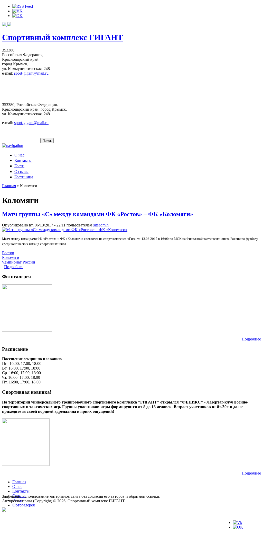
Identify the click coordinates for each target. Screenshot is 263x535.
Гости (19, 166)
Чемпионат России (18, 262)
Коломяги (10, 257)
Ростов (8, 253)
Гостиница (23, 177)
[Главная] (6, 25)
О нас (19, 155)
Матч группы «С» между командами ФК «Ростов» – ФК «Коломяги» (97, 214)
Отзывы (21, 171)
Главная (9, 185)
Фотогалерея (23, 505)
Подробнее (13, 267)
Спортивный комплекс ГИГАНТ (62, 37)
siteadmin (101, 225)
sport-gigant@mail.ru (31, 73)
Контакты (23, 160)
